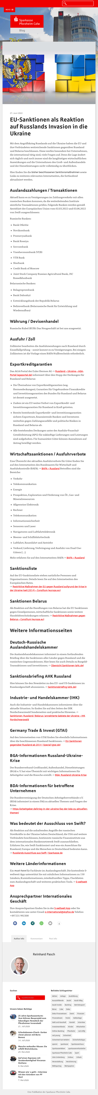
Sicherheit (67, 1035)
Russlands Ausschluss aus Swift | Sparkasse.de (38, 853)
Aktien (54, 996)
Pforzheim (71, 1031)
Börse (54, 1009)
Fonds (68, 1018)
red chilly (81, 1031)
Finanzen (80, 1014)
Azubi (69, 1000)
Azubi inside (57, 1005)
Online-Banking (58, 1031)
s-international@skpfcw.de (59, 912)
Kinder (70, 1027)
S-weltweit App (62, 908)
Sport (77, 1053)
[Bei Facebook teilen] (15, 923)
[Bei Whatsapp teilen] (41, 923)
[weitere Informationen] (59, 924)
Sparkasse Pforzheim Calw (62, 1053)
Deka (68, 1009)
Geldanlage (77, 1018)
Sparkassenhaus (77, 1044)
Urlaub (79, 1057)
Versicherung (71, 1062)
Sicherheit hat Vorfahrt (60, 1040)
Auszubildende (58, 1000)
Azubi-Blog (78, 1000)
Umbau (70, 1057)
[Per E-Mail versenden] (50, 923)
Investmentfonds (58, 1027)
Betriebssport (79, 1005)
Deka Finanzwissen (59, 1014)
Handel (72, 1022)
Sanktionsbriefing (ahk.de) (62, 687)
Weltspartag (56, 1066)
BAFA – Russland (51, 468)
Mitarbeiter (80, 1027)
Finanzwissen (57, 1018)
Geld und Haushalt (59, 1022)
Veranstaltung (57, 1062)
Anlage (63, 996)
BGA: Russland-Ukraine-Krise (71, 775)
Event (72, 1014)
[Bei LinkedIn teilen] (24, 923)
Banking (68, 1005)
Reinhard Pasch (44, 954)
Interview (81, 1022)
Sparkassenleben (58, 1048)
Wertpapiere (69, 1066)
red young (56, 1035)
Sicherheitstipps (79, 1040)
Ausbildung (73, 996)
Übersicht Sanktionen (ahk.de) (67, 665)
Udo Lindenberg (58, 1057)
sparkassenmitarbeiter (76, 1048)
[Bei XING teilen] (33, 923)
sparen (54, 1044)
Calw (61, 1009)
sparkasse (64, 1044)
